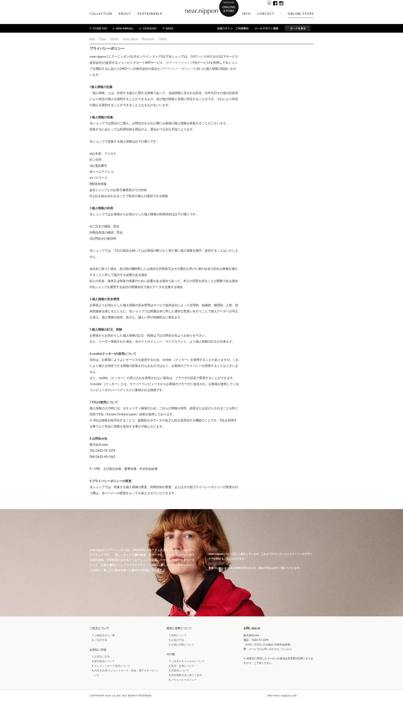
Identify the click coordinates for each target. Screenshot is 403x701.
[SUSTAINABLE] (150, 14)
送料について (179, 635)
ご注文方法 (100, 640)
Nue (92, 39)
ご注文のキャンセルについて (188, 661)
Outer (115, 39)
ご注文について (99, 628)
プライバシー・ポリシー (177, 68)
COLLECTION (216, 563)
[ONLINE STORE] (300, 14)
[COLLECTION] (101, 14)
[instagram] (281, 3)
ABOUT (213, 549)
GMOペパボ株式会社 (205, 56)
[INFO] (246, 14)
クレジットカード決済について (112, 665)
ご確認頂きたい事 (104, 635)
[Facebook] (275, 3)
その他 (171, 654)
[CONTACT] (269, 14)
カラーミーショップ (179, 62)
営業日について (180, 670)
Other (163, 39)
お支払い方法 (98, 649)
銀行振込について (104, 661)
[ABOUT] (125, 14)
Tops (102, 39)
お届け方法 (177, 640)
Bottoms (148, 39)
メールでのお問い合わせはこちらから (270, 649)
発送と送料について (179, 628)
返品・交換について (182, 665)
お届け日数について (182, 644)
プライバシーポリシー (184, 679)
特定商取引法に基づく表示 (186, 675)
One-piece (130, 39)
